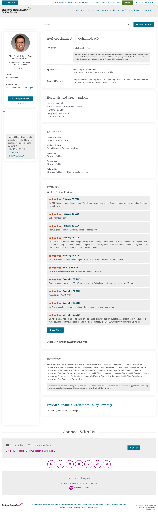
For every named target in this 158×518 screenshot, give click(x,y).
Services (95, 11)
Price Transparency (85, 505)
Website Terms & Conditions (70, 507)
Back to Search (144, 25)
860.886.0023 (12, 78)
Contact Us (93, 483)
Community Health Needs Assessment (46, 505)
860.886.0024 (18, 156)
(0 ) (152, 2)
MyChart (86, 2)
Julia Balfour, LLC (150, 507)
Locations (146, 11)
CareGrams (94, 2)
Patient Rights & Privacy (101, 505)
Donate (127, 2)
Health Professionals (75, 2)
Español (58, 2)
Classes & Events (143, 2)
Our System (9, 2)
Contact (118, 2)
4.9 (21, 68)
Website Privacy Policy (90, 507)
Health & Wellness (130, 11)
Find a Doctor (82, 11)
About (64, 2)
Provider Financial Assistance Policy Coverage (80, 405)
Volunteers (110, 2)
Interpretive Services (81, 488)
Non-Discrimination (119, 505)
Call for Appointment (20, 99)
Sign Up (134, 448)
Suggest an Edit (20, 103)
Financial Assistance (68, 505)
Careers (102, 2)
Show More (55, 330)
